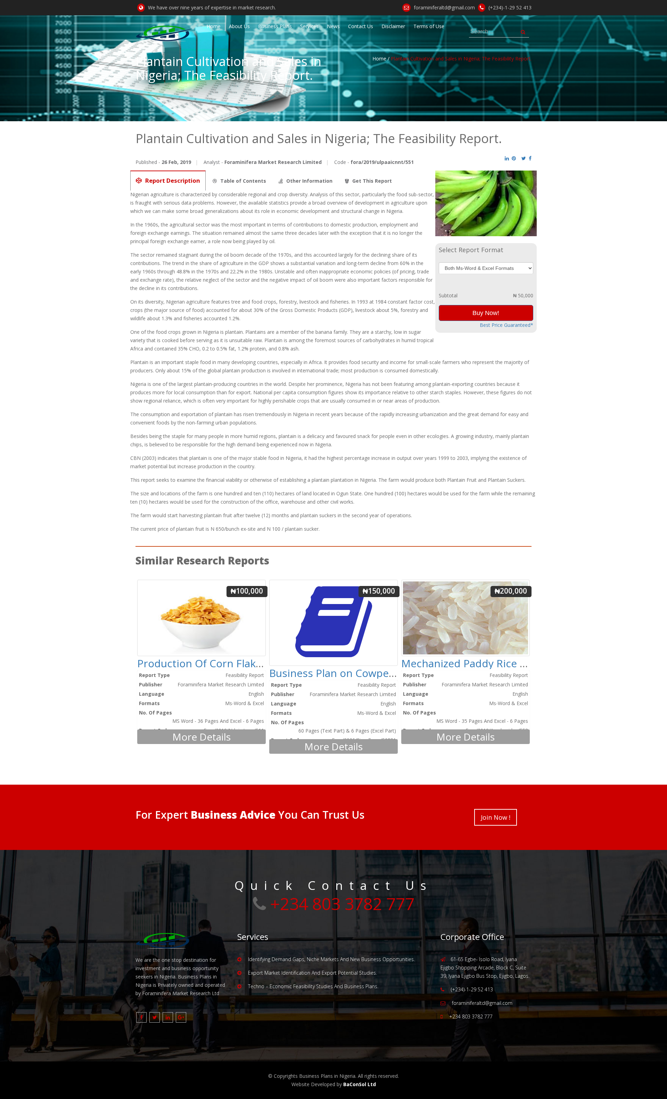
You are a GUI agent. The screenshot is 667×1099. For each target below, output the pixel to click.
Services (309, 26)
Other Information (309, 180)
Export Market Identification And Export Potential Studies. (312, 972)
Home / (380, 58)
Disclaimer (393, 26)
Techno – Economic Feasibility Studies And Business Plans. (313, 986)
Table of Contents (243, 180)
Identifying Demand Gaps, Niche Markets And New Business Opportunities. (331, 959)
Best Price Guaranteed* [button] (506, 325)
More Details (201, 736)
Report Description (172, 180)
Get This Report (372, 180)
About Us (239, 26)
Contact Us (360, 26)
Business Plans (275, 26)
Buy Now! (485, 312)
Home (214, 26)
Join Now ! (495, 817)
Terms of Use (428, 26)
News (333, 26)
